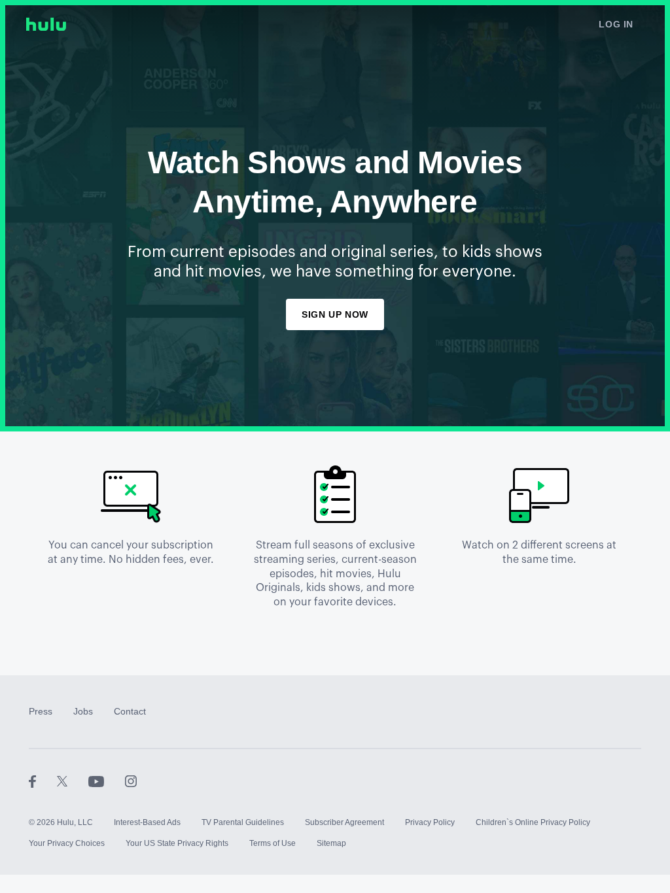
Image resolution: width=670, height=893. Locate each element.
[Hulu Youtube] (106, 780)
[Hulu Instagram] (131, 780)
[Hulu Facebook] (43, 780)
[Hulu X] (72, 780)
